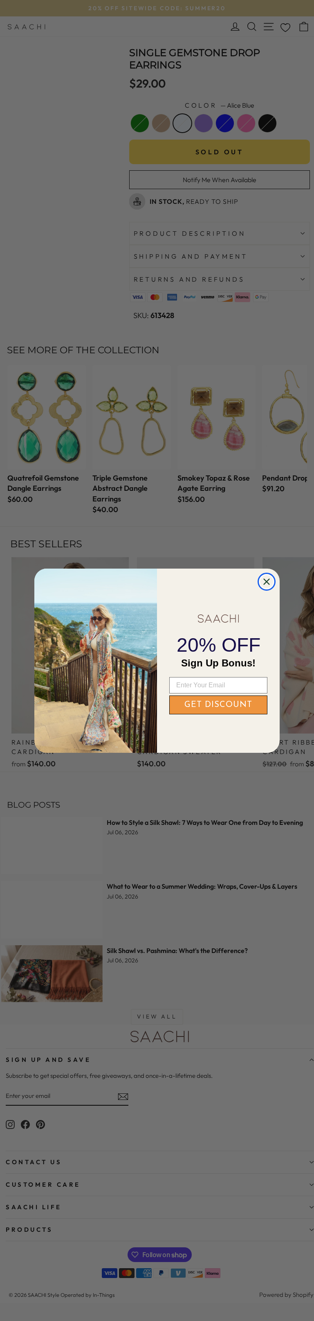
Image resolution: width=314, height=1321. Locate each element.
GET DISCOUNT (218, 705)
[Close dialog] (266, 581)
